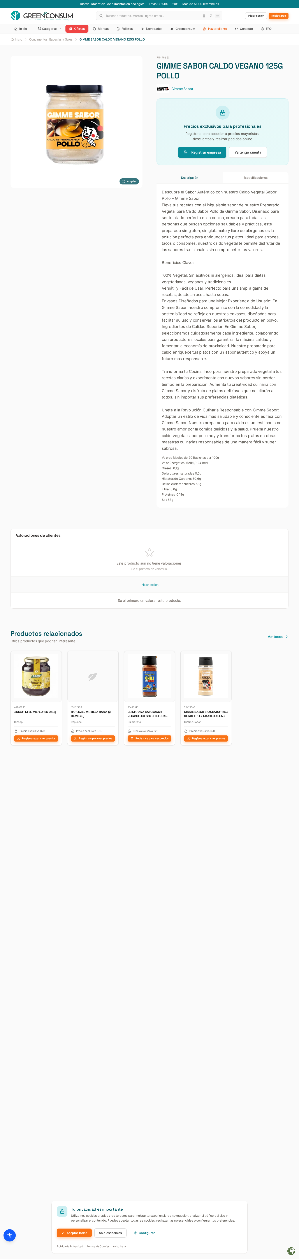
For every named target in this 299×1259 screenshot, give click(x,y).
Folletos (127, 28)
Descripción (189, 177)
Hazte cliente (217, 28)
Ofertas (79, 28)
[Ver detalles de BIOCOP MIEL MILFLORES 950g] (56, 655)
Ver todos (275, 636)
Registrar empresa (206, 152)
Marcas (103, 28)
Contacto (246, 28)
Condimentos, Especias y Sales (50, 39)
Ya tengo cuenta (247, 152)
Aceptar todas (77, 1233)
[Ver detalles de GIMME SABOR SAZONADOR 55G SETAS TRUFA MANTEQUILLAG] (226, 655)
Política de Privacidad (70, 1246)
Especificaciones (255, 177)
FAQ (268, 28)
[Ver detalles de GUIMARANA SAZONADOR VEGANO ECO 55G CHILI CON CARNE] (169, 655)
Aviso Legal (120, 1246)
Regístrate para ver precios (38, 738)
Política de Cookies (97, 1246)
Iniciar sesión (149, 584)
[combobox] (159, 15)
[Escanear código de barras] (211, 16)
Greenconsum (185, 28)
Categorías (50, 28)
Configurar (147, 1233)
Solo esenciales (110, 1233)
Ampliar (131, 181)
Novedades (153, 28)
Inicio (22, 28)
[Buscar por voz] (204, 16)
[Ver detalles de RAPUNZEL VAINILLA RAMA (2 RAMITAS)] (113, 655)
